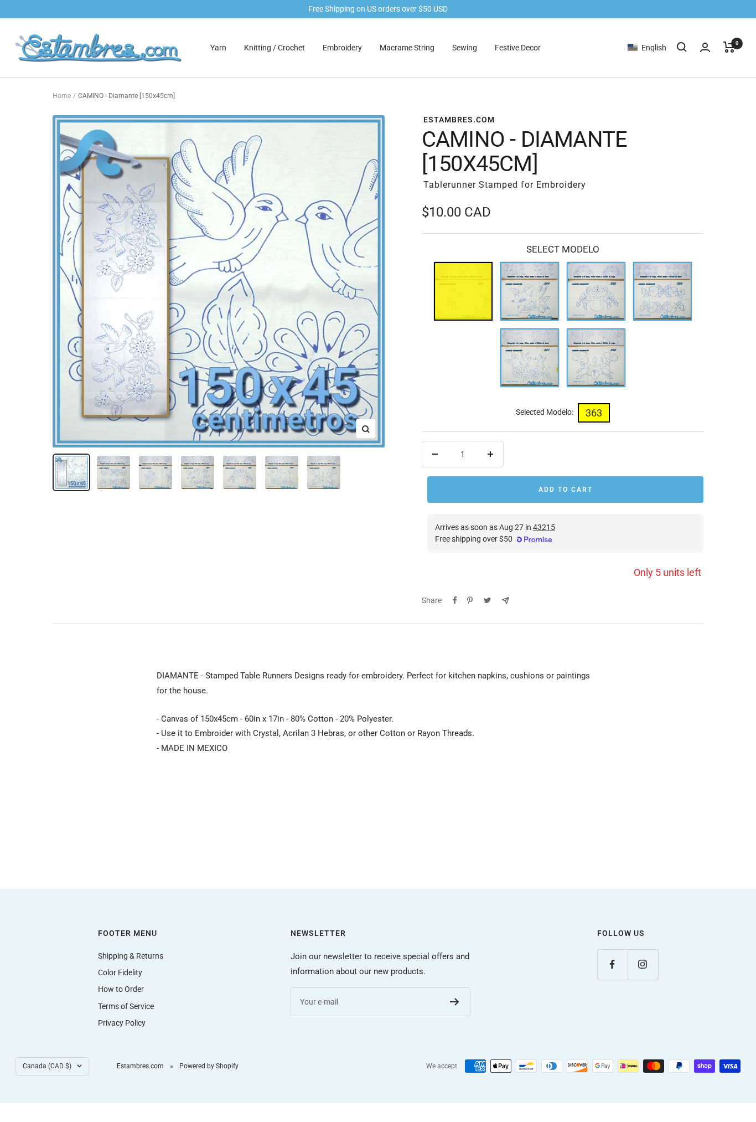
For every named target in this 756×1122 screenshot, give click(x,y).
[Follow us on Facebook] (612, 964)
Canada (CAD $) (47, 1066)
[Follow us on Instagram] (643, 964)
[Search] (682, 47)
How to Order (121, 989)
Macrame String (407, 47)
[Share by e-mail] (505, 600)
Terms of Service (126, 1006)
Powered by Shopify (209, 1066)
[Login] (705, 47)
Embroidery (342, 47)
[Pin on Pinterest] (470, 600)
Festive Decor (518, 47)
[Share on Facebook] (455, 600)
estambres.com (459, 119)
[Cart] (729, 47)
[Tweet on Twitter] (487, 600)
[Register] (454, 1002)
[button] (652, 47)
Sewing (464, 47)
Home (62, 96)
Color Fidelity (120, 972)
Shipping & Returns (130, 955)
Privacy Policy (122, 1022)
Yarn (218, 47)
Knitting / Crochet (274, 47)
